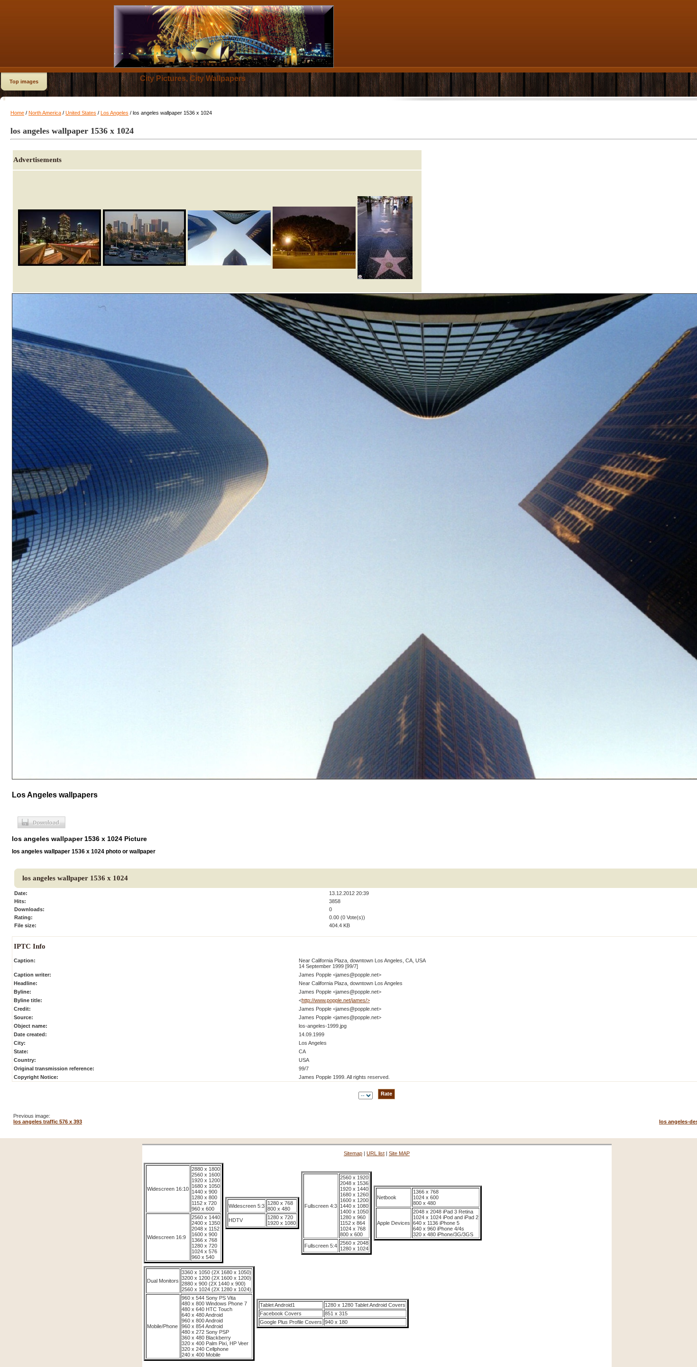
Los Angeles (114, 113)
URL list (376, 1153)
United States (80, 113)
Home (17, 113)
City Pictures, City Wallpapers (193, 78)
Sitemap (353, 1153)
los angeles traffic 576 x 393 (47, 1121)
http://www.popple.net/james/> (336, 1000)
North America (44, 113)
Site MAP (399, 1153)
